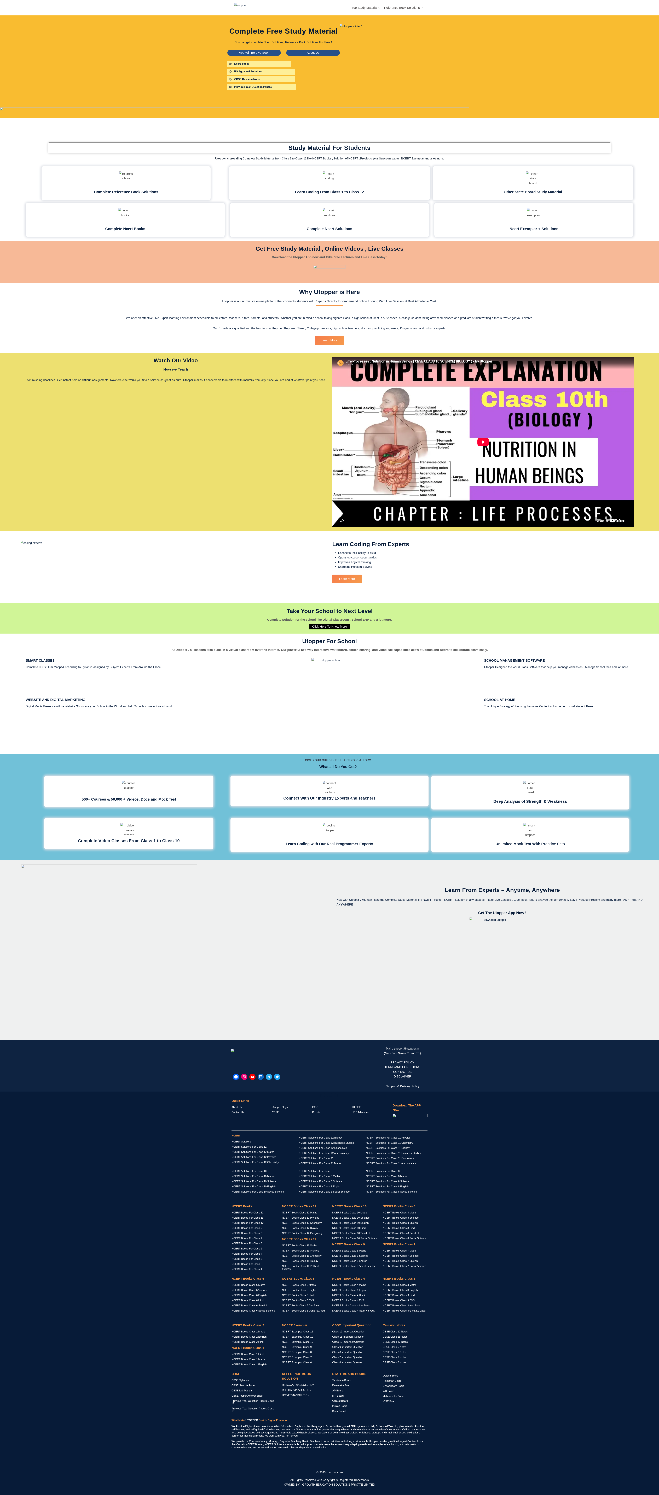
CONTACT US (402, 1072)
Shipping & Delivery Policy (402, 1086)
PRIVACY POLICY (402, 1062)
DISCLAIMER (402, 1076)
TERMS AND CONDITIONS (402, 1067)
